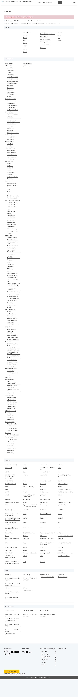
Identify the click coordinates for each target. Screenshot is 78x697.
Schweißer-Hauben (12, 419)
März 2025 (8, 592)
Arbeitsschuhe (9, 237)
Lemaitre (60, 526)
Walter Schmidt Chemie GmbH (64, 569)
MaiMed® (25, 531)
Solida (6, 559)
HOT (6, 517)
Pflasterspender (11, 213)
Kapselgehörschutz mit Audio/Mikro (13, 364)
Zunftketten (10, 179)
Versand (25, 51)
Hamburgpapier (27, 512)
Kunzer (25, 526)
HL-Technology (44, 515)
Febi (24, 500)
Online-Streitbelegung (46, 45)
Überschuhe (10, 261)
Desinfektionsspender (12, 441)
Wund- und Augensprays (13, 230)
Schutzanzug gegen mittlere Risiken (12, 397)
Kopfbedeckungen (11, 321)
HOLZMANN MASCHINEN (64, 515)
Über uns (25, 37)
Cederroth (25, 486)
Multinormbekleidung (10, 135)
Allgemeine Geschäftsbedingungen (46, 32)
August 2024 (61, 592)
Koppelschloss (10, 172)
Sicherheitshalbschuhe (13, 241)
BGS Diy (7, 483)
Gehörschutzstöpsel (12, 371)
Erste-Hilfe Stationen (12, 204)
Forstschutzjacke (11, 101)
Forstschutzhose (11, 103)
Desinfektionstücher (12, 439)
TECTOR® (60, 563)
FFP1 (8, 189)
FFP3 (8, 193)
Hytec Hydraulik (62, 517)
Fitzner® (25, 503)
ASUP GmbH (8, 479)
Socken (9, 264)
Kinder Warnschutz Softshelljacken (12, 120)
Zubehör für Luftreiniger (13, 446)
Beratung (60, 32)
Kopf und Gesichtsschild (13, 332)
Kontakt (60, 40)
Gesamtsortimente (28, 63)
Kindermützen (10, 128)
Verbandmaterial (11, 219)
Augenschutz (8, 335)
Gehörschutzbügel (12, 377)
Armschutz (10, 310)
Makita (42, 531)
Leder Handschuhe (12, 279)
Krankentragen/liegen (12, 208)
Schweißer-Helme (11, 417)
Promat (7, 550)
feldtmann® (43, 500)
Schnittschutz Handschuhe (10, 286)
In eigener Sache (9, 628)
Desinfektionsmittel (10, 433)
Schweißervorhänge (12, 413)
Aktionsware (26, 66)
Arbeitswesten (10, 94)
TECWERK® (8, 566)
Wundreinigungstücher (13, 232)
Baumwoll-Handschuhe (13, 302)
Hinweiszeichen (11, 457)
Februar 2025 (26, 592)
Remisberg (25, 550)
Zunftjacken (10, 163)
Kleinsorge (43, 522)
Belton (59, 479)
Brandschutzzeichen (12, 450)
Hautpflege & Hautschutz (11, 379)
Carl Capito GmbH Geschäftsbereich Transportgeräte (9, 487)
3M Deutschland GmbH (11, 476)
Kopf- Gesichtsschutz (10, 317)
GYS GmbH (8, 512)
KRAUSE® (60, 522)
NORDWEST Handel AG (29, 545)
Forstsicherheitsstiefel (12, 109)
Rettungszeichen (11, 459)
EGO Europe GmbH (62, 495)
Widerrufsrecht (44, 36)
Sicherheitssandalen (12, 239)
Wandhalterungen (11, 226)
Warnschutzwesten (12, 159)
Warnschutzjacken (12, 152)
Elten (41, 497)
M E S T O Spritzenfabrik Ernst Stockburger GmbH (11, 531)
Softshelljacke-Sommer (13, 81)
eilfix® (7, 497)
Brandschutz (8, 424)
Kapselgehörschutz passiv (12, 358)
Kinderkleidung (9, 112)
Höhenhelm (10, 324)
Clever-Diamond (9, 492)
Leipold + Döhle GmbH (46, 526)
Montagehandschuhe (12, 277)
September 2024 (44, 592)
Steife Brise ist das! (28, 608)
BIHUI (24, 483)
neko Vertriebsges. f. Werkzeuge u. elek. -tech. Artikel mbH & (11, 541)
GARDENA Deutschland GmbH (64, 504)
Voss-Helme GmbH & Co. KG (30, 569)
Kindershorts (10, 130)
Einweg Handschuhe (12, 308)
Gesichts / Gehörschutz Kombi (13, 367)
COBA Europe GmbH (45, 492)
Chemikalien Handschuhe (10, 305)
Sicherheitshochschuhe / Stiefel (13, 244)
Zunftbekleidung (9, 161)
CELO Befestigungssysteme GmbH (65, 486)
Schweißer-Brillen (11, 408)
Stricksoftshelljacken (12, 83)
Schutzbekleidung (9, 390)
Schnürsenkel (10, 268)
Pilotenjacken (10, 74)
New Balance (26, 539)
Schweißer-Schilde (12, 415)
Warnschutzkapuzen (12, 154)
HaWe (59, 512)
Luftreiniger (8, 444)
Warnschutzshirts (11, 157)
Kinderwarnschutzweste (13, 132)
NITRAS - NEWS (44, 628)
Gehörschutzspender (12, 373)
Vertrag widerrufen (12, 688)
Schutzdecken (10, 430)
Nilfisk (41, 539)
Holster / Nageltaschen (13, 176)
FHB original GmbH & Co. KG (65, 500)
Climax (24, 492)
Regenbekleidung (9, 141)
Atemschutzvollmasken (13, 198)
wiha (41, 573)
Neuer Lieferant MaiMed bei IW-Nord (12, 615)
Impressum (43, 47)
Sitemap (25, 46)
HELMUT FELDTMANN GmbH (12, 515)
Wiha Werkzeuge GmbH (64, 573)
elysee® (60, 497)
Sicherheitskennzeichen (11, 448)
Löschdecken (10, 428)
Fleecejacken (10, 70)
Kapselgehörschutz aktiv (13, 361)
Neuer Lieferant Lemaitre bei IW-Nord (12, 610)
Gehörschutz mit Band (13, 375)
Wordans (42, 579)
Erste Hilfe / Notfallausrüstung (10, 201)
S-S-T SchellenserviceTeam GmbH (12, 555)
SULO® (25, 563)
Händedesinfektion (12, 437)
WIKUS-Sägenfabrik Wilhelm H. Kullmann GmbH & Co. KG (12, 580)
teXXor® (25, 566)
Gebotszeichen (11, 452)
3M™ (24, 476)
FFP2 (8, 191)
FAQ (59, 37)
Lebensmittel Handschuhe (10, 299)
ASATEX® (60, 476)
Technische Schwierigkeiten (48, 594)
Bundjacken (10, 68)
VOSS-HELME (8, 569)
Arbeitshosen (10, 87)
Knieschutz (8, 388)
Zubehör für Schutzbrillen (10, 348)
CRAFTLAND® (61, 492)
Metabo (25, 535)
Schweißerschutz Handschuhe (11, 292)
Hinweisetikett (10, 455)
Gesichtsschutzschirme (13, 345)
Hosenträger (10, 174)
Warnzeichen (10, 463)
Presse (24, 35)
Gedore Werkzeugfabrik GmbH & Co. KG (29, 508)
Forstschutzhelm (11, 107)
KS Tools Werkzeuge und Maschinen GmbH (11, 527)
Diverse (25, 495)
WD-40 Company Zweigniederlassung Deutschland (10, 575)
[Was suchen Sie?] (59, 2)
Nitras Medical (9, 545)
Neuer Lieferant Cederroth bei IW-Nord (12, 596)
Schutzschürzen (11, 404)
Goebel (59, 507)
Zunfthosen (10, 165)
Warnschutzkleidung (10, 148)
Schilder (9, 215)
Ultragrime (43, 566)
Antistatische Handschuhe (10, 295)
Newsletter (25, 43)
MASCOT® (60, 531)
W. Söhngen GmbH (45, 569)
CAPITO (60, 483)
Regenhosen (10, 143)
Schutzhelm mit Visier (12, 326)
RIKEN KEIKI (43, 550)
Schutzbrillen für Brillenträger (11, 340)
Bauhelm (9, 319)
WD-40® (25, 573)
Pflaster (9, 210)
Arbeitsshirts (10, 90)
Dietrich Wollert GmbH (11, 495)
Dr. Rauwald (43, 495)
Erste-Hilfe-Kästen (11, 206)
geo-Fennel (43, 507)
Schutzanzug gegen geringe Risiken (12, 393)
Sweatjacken (10, 85)
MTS (59, 535)
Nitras (59, 539)
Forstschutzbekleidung (11, 98)
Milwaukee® (43, 535)
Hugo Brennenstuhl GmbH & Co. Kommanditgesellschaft (30, 518)
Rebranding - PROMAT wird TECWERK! (30, 596)
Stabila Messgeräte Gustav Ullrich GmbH (47, 559)
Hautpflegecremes (11, 386)
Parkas (9, 72)
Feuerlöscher (10, 426)
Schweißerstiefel (11, 255)
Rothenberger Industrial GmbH (64, 550)
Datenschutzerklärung (46, 39)
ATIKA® (25, 479)
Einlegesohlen (10, 266)
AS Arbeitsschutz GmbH (46, 476)
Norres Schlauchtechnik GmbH (46, 546)
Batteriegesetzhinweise (46, 42)
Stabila (24, 559)
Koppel (9, 170)
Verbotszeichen (11, 461)
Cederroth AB (43, 486)
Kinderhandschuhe (12, 124)
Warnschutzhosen (11, 150)
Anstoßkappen (11, 330)
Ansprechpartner (27, 32)
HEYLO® (25, 515)
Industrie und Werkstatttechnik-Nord (11, 522)
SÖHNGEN (60, 554)
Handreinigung (11, 382)
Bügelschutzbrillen (12, 337)
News (24, 40)
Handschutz (8, 272)
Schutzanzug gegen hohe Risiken (13, 401)
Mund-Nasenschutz (12, 183)
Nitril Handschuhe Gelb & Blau (13, 282)
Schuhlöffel (10, 270)
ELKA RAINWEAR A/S (28, 497)
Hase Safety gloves (45, 512)
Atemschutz (8, 181)
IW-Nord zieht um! (63, 594)
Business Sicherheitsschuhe (12, 258)
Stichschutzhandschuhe (13, 289)
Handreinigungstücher (13, 384)
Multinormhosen (11, 137)
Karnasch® (26, 522)
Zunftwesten (10, 168)
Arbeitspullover (11, 92)
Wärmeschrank (11, 228)
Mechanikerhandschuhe (13, 275)
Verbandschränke (11, 221)
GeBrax (7, 507)
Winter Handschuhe (12, 313)
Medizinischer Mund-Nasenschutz (12, 186)
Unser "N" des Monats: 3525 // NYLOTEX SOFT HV (12, 602)
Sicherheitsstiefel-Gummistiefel (11, 252)
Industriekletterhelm (12, 328)
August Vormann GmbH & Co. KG (46, 479)
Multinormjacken (11, 139)
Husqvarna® (43, 517)
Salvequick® (26, 554)
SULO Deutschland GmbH (11, 563)
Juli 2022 (25, 605)
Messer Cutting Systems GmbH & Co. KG (11, 536)
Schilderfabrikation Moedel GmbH (47, 555)
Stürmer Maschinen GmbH (64, 559)
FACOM (7, 500)
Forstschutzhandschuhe (13, 105)
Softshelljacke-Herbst (12, 79)
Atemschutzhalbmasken (13, 196)
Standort (25, 49)
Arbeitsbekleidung (10, 66)
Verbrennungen (11, 224)
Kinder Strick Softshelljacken (11, 117)
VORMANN (60, 566)
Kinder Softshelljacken (13, 114)
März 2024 (8, 605)
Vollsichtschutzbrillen (12, 343)
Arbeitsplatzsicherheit (11, 422)
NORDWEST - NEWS (28, 628)
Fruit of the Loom (44, 503)
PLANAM (60, 545)
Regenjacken (10, 146)
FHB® (6, 503)
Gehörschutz (8, 351)
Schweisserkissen (11, 411)
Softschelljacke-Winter (13, 76)
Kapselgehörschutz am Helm (13, 354)
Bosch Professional (45, 483)
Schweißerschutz (9, 406)
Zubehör (9, 96)
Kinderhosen (10, 126)
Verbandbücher (11, 217)
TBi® (41, 563)
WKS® (24, 579)
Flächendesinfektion (12, 435)
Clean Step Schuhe (12, 249)
